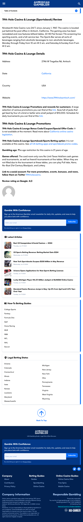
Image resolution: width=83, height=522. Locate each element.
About (6, 479)
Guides (34, 479)
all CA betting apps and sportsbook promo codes (53, 143)
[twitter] (74, 469)
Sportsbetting (38, 483)
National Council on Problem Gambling (69, 506)
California (46, 73)
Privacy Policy (27, 228)
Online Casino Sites (65, 479)
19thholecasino (33, 174)
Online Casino (38, 486)
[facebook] (79, 469)
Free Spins (62, 483)
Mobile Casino (63, 486)
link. (54, 110)
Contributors (9, 483)
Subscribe (72, 222)
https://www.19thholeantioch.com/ (58, 97)
